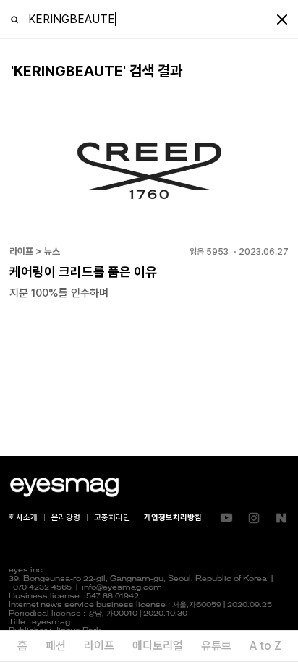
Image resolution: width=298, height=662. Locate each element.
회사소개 (23, 517)
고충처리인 (112, 517)
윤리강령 (65, 517)
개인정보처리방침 (173, 517)
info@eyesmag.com (122, 588)
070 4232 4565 (42, 588)
